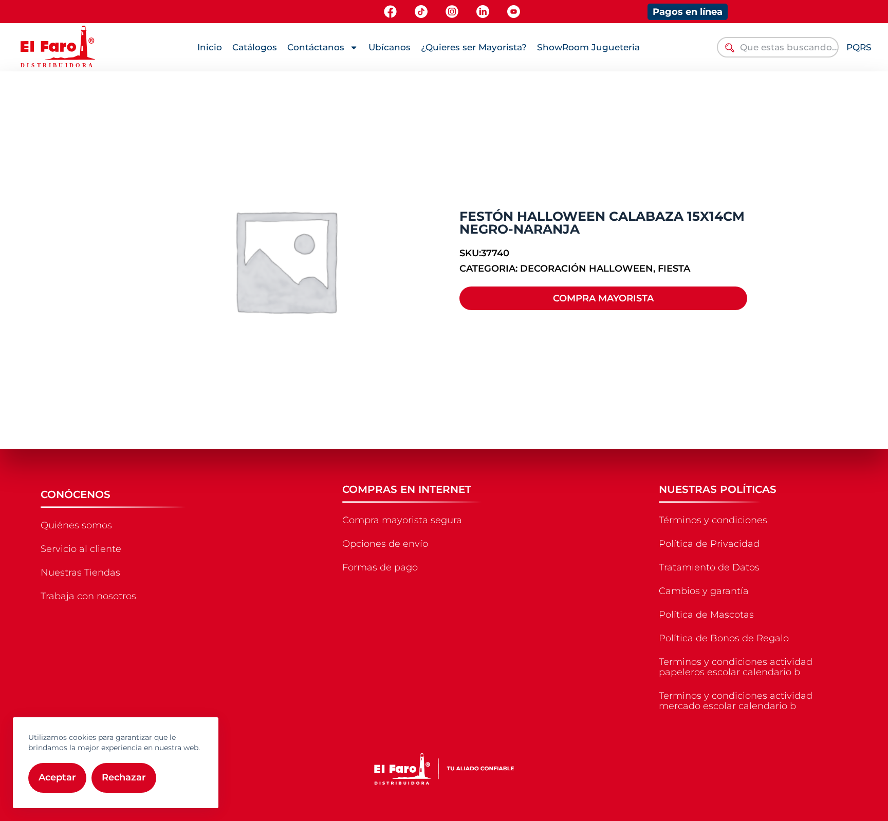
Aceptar (57, 777)
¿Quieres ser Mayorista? (474, 47)
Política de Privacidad (709, 543)
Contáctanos (315, 47)
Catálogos (254, 47)
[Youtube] (513, 11)
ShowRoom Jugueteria (588, 47)
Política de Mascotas (706, 614)
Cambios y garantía (704, 591)
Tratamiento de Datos (709, 567)
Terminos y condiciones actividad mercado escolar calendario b (735, 701)
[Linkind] (482, 11)
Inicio (209, 47)
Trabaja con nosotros (88, 596)
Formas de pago (380, 567)
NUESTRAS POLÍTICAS (717, 489)
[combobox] (778, 47)
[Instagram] (452, 11)
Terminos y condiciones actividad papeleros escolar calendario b (735, 667)
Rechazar (124, 777)
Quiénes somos (76, 525)
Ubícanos (389, 47)
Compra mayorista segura (402, 520)
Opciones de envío (385, 543)
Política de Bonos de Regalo (724, 638)
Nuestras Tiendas (80, 572)
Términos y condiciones (713, 520)
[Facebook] (390, 11)
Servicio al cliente (81, 549)
